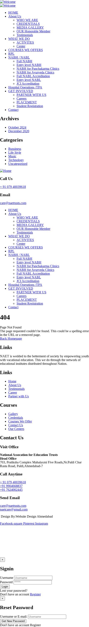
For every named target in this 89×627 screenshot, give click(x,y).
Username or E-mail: (13, 616)
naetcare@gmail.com (14, 509)
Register (35, 594)
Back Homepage (11, 338)
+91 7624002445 (11, 489)
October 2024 (17, 127)
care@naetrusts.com (13, 203)
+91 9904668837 (11, 486)
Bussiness (14, 149)
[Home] (5, 171)
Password (6, 582)
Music (12, 156)
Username (6, 577)
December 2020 (18, 131)
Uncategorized (17, 163)
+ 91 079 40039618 (13, 187)
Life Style (14, 152)
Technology (16, 160)
